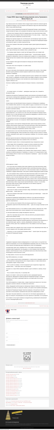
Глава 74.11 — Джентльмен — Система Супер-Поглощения (23, 402)
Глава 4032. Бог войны (9, 375)
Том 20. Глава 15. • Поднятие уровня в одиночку (17, 405)
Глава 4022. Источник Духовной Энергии (12, 390)
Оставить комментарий (32, 20)
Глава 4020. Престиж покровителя (11, 393)
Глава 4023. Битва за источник (10, 389)
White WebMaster (8, 402)
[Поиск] (48, 0)
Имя (7, 333)
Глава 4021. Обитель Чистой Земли (11, 392)
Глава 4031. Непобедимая (10, 377)
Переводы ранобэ (27, 3)
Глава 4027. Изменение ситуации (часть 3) (12, 383)
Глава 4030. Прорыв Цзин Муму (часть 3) (12, 378)
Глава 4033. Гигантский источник (11, 374)
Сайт (7, 340)
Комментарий (8, 321)
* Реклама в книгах (18, 414)
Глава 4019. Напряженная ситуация (11, 395)
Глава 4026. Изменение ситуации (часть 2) (12, 384)
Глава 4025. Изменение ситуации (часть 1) (12, 386)
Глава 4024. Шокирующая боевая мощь (12, 387)
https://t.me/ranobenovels (27, 368)
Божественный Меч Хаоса (30, 14)
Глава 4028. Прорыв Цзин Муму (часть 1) (12, 381)
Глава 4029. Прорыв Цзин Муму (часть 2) (12, 380)
